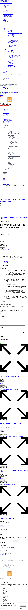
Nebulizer (10, 47)
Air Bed (4, 6)
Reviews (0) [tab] (5, 262)
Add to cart (23, 605)
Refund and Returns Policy (8, 565)
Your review (3, 316)
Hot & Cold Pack (12, 54)
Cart (4, 70)
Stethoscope (10, 60)
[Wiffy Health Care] (4, 0)
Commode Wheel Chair (8, 14)
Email (1, 330)
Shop (4, 28)
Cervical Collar (6, 11)
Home (4, 26)
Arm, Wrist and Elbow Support (9, 7)
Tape (9, 61)
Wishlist (4, 72)
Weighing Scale (11, 66)
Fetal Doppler (6, 17)
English (4, 77)
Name (1, 327)
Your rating (3, 313)
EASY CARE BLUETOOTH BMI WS (11, 376)
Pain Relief (10, 57)
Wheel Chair (11, 67)
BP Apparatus (6, 9)
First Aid (4, 20)
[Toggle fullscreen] (1, 608)
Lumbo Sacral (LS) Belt (13, 56)
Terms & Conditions (7, 567)
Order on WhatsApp (4, 242)
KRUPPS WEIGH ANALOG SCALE (10, 423)
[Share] (3, 608)
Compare (2, 244)
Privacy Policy (6, 564)
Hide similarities (7, 580)
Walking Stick (11, 63)
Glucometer (5, 21)
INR (4, 79)
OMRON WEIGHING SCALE (8, 518)
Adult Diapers (6, 5)
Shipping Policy (6, 566)
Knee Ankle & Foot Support (14, 55)
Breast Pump (5, 10)
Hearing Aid (10, 51)
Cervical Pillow (6, 12)
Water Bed (10, 65)
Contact (4, 68)
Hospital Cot (11, 52)
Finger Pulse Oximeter (7, 19)
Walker (9, 62)
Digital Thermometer (7, 16)
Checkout (5, 71)
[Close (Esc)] (4, 608)
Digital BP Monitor (7, 15)
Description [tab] (5, 261)
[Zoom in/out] (0, 608)
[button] (23, 607)
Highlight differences (8, 582)
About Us (5, 562)
